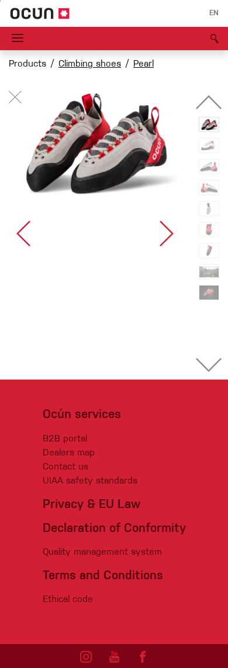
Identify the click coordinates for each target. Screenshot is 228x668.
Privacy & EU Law (91, 505)
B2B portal (65, 439)
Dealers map (69, 453)
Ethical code (68, 599)
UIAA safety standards (90, 481)
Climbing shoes (89, 64)
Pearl (143, 64)
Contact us (65, 467)
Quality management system (102, 552)
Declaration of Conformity (114, 529)
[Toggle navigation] (17, 39)
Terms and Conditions (103, 576)
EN (214, 13)
